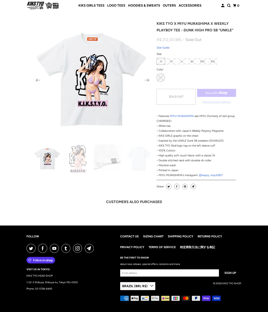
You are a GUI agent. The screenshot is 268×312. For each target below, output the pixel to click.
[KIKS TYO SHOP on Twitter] (31, 248)
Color (160, 69)
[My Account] (223, 5)
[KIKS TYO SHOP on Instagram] (78, 248)
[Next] (147, 80)
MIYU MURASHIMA (182, 116)
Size (159, 54)
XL (192, 61)
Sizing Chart (153, 236)
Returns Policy (210, 236)
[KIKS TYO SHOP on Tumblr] (66, 248)
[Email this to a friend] (193, 186)
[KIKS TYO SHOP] (42, 5)
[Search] (229, 5)
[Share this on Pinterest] (184, 186)
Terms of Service (162, 247)
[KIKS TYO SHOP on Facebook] (43, 248)
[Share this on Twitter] (168, 186)
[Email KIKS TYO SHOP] (90, 248)
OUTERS (169, 5)
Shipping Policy (180, 236)
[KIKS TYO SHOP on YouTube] (55, 248)
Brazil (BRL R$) (135, 286)
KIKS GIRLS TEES (91, 5)
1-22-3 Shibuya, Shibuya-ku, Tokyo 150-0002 (52, 282)
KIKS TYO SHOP (231, 283)
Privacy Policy (132, 247)
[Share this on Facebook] (176, 186)
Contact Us (129, 236)
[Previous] (38, 80)
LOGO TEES (116, 5)
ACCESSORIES (190, 5)
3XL (213, 61)
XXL (202, 61)
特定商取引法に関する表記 (197, 247)
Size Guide (163, 47)
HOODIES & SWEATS (144, 5)
